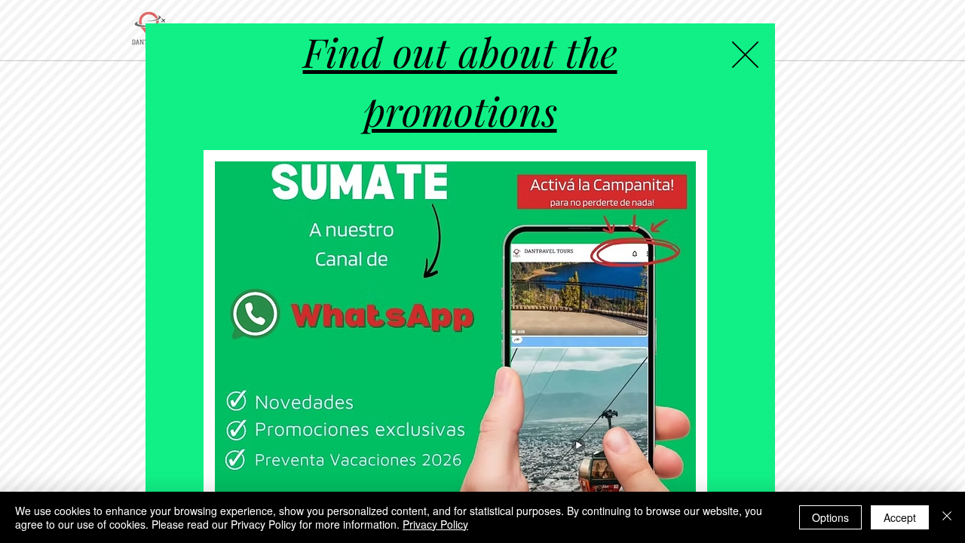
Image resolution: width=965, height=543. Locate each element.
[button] (745, 54)
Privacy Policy (435, 524)
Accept (900, 517)
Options (830, 517)
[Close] (947, 517)
